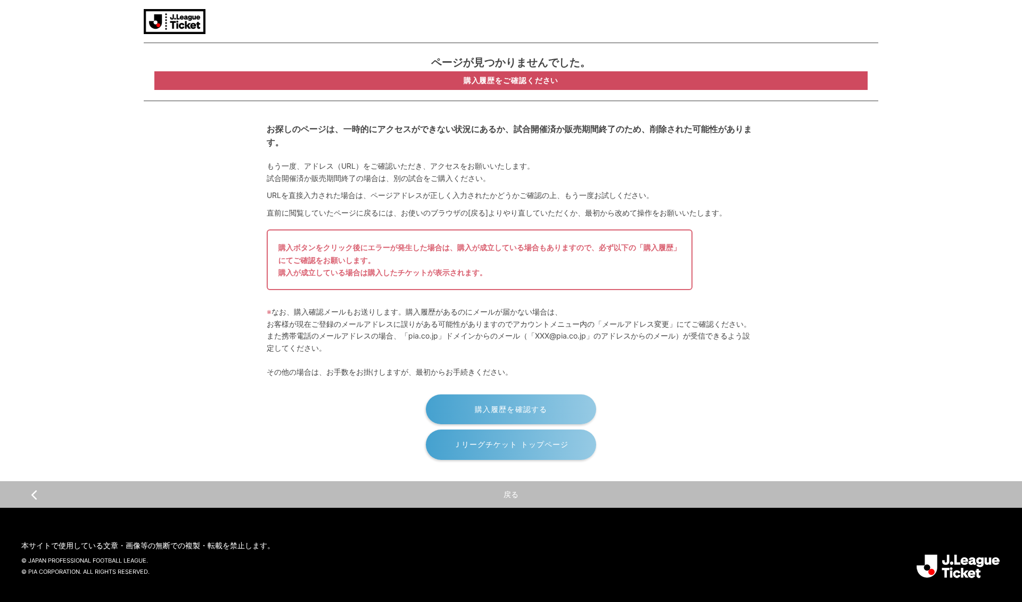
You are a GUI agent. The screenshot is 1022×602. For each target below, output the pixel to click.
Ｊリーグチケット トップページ (511, 444)
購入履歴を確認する (511, 409)
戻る (511, 494)
